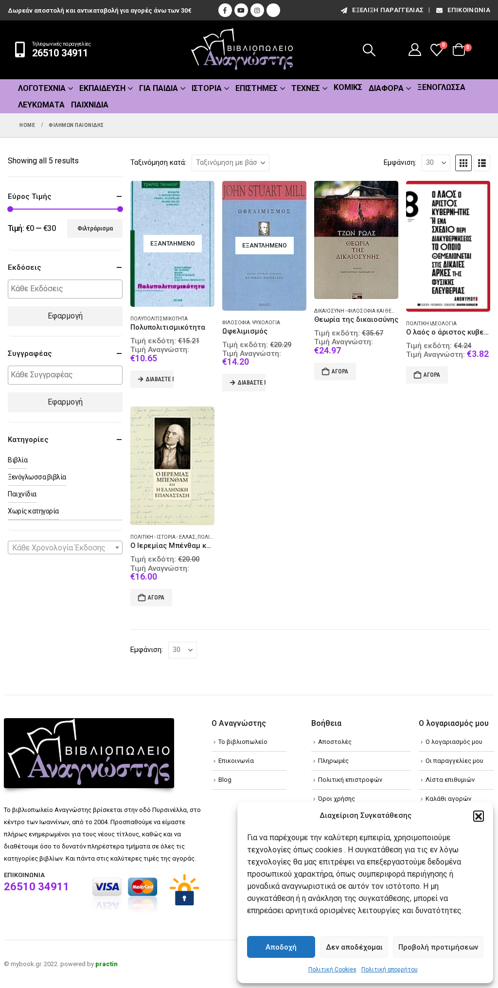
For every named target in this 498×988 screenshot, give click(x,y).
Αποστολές (335, 741)
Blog (224, 779)
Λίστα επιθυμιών (450, 779)
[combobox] (65, 547)
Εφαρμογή (65, 315)
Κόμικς (348, 87)
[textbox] (67, 289)
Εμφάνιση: (400, 162)
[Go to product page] (356, 240)
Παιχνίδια (89, 104)
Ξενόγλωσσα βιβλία (37, 477)
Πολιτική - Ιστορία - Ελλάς (163, 537)
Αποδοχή (281, 947)
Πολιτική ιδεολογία (431, 323)
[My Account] (415, 49)
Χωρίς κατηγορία (33, 511)
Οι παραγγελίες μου (454, 760)
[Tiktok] (273, 10)
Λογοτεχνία (42, 88)
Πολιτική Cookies (332, 969)
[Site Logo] (242, 50)
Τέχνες (305, 88)
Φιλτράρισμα (95, 228)
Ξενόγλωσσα (441, 87)
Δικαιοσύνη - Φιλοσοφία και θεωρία (358, 311)
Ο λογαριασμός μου (454, 741)
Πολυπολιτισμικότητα (159, 318)
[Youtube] (241, 10)
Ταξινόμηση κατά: (158, 162)
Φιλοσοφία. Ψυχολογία (251, 322)
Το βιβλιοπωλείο (242, 741)
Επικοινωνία (468, 10)
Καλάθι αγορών (448, 798)
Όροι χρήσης (336, 798)
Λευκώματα (41, 104)
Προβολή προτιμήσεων (438, 947)
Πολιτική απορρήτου (389, 969)
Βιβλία (17, 460)
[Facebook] (225, 10)
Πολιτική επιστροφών (350, 779)
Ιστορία (207, 88)
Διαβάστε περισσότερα (160, 379)
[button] (478, 816)
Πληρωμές (333, 760)
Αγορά (340, 371)
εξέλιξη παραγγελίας (388, 10)
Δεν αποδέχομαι (354, 947)
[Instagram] (257, 10)
